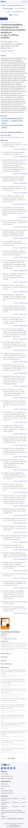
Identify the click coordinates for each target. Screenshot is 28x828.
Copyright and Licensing (7, 790)
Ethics (2, 788)
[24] (2, 401)
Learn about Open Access (7, 776)
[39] (2, 562)
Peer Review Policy (5, 786)
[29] (2, 459)
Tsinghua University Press (7, 778)
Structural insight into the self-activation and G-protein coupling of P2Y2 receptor (13, 741)
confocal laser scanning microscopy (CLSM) (12, 125)
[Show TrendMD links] (26, 758)
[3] (1, 160)
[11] (1, 251)
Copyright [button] (3, 660)
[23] (2, 389)
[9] (1, 230)
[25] (2, 412)
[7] (1, 207)
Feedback (3, 816)
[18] (2, 329)
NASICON (4, 127)
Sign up (26, 1)
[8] (1, 220)
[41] (2, 581)
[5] (1, 186)
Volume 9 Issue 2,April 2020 (5, 634)
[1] (1, 143)
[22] (2, 376)
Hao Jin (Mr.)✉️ (16, 806)
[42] (2, 591)
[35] (2, 526)
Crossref (15, 149)
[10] (2, 241)
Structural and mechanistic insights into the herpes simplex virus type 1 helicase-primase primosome (12, 716)
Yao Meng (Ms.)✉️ (16, 798)
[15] (2, 294)
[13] (2, 274)
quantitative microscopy (17, 120)
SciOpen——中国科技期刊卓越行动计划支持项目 (12, 818)
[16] (2, 306)
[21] (2, 365)
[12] (2, 260)
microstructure (5, 120)
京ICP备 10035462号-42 (14, 825)
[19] (2, 342)
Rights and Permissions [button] (6, 664)
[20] (2, 353)
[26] (2, 425)
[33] (2, 509)
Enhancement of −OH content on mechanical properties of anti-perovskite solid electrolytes (13, 699)
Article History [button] (4, 657)
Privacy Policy (4, 784)
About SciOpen (4, 774)
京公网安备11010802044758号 (15, 826)
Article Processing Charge (7, 793)
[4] (1, 177)
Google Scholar (23, 149)
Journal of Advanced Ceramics (14, 5)
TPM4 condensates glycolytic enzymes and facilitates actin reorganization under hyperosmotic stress (13, 723)
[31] (2, 484)
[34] (2, 518)
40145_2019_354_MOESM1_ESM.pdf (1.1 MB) (13, 137)
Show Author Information (7, 50)
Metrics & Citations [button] (5, 653)
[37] (2, 545)
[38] (2, 553)
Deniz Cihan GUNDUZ (7, 41)
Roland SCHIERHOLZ (6, 44)
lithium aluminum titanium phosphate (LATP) (12, 118)
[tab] (14, 653)
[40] (2, 574)
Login (23, 1)
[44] (2, 607)
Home (4, 5)
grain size (4, 123)
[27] (2, 437)
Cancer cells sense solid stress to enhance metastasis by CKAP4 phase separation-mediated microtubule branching (14, 732)
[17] (2, 317)
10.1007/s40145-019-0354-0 (10, 638)
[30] (2, 473)
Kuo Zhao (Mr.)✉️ (16, 802)
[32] (2, 495)
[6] (1, 196)
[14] (2, 285)
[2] (1, 152)
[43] (2, 601)
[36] (2, 535)
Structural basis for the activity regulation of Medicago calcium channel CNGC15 (13, 749)
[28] (2, 448)
